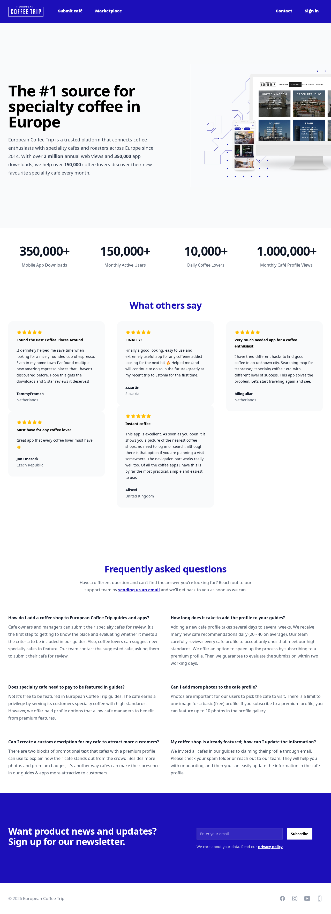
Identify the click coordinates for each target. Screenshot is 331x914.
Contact (284, 11)
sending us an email (139, 590)
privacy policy (270, 846)
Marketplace (108, 11)
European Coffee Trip (43, 898)
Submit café (70, 11)
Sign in (312, 11)
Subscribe (299, 833)
